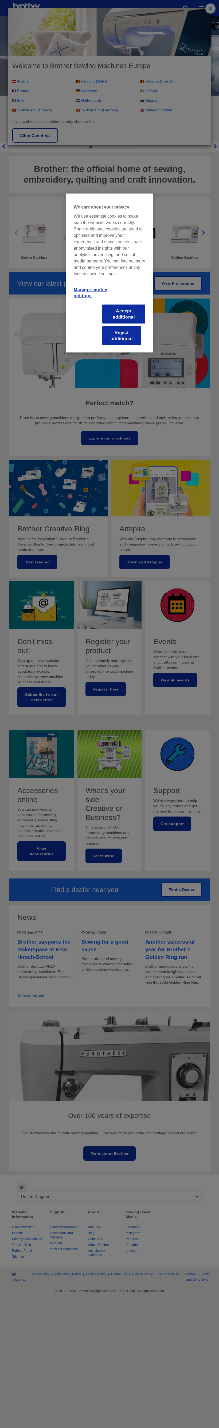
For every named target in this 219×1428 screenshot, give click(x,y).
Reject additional (122, 335)
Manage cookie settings (90, 292)
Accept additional (124, 314)
